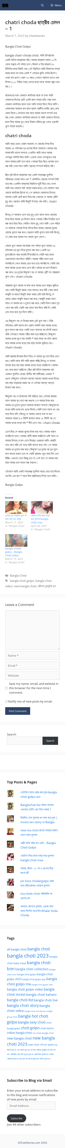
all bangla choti (17, 949)
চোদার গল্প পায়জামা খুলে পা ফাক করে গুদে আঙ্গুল (15, 517)
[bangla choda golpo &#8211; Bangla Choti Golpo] (16, 540)
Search (11, 734)
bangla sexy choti (32, 1022)
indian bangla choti (19, 1033)
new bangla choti (25, 586)
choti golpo (30, 1027)
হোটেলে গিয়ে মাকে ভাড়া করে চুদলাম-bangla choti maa (40, 519)
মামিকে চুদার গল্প (45, 1058)
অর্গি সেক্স (43, 1044)
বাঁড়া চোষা (22, 1058)
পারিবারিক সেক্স (15, 1054)
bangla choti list (20, 999)
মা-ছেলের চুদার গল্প (32, 1058)
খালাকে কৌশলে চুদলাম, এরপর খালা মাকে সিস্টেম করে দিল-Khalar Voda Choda (39, 910)
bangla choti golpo (22, 581)
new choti (33, 1044)
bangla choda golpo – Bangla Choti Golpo (13, 552)
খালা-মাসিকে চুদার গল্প (23, 1050)
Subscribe (16, 1118)
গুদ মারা (33, 1049)
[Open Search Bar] (42, 5)
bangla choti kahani (41, 994)
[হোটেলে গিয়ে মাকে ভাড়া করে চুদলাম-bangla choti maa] (42, 507)
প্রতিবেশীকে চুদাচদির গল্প (41, 1054)
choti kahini (47, 1028)
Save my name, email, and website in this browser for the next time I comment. (33, 688)
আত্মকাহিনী (50, 1044)
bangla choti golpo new (42, 984)
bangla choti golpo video (25, 989)
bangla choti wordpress (35, 1011)
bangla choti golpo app (34, 979)
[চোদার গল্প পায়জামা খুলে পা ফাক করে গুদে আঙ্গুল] (16, 507)
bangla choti (38, 949)
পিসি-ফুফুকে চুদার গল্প (27, 1054)
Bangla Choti (18, 575)
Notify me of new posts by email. (30, 701)
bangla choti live (46, 1000)
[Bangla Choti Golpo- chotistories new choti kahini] (6, 5)
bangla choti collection (31, 969)
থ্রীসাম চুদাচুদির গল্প (47, 586)
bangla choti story (23, 1005)
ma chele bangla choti (43, 1033)
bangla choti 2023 (28, 955)
